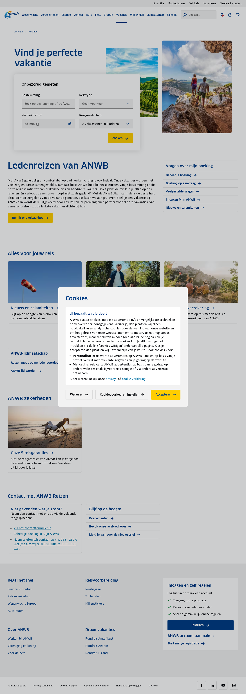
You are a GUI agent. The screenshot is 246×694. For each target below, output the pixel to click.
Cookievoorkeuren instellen (119, 394)
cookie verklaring (134, 379)
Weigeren (76, 394)
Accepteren (163, 394)
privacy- (111, 379)
